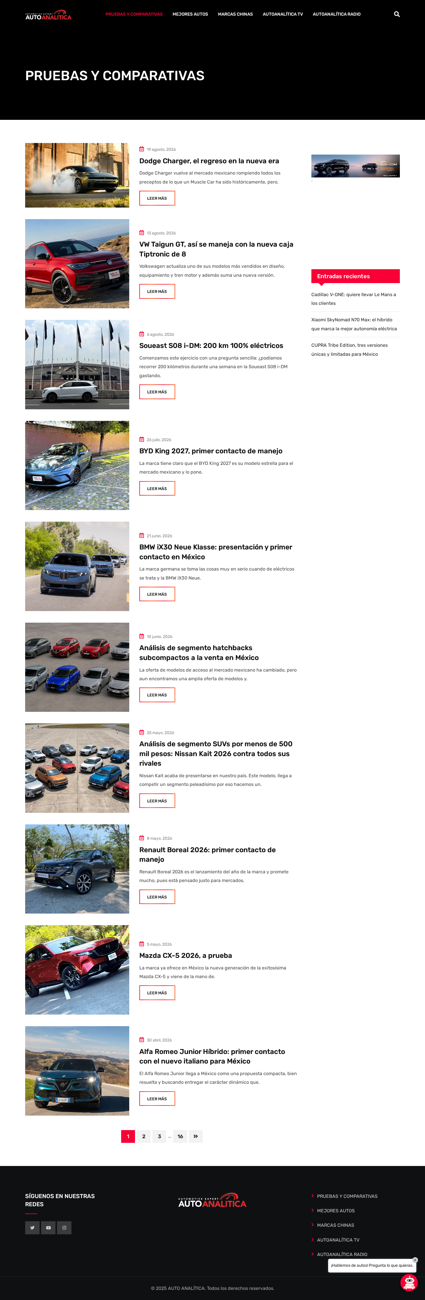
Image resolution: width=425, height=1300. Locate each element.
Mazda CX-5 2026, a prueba (185, 955)
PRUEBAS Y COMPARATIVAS (134, 14)
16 (180, 1136)
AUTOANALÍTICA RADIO (337, 14)
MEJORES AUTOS (190, 14)
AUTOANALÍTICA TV (283, 14)
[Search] (397, 14)
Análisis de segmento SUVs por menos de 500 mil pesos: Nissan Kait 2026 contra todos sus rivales (216, 753)
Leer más (157, 198)
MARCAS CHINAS (235, 14)
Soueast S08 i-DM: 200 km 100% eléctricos (211, 346)
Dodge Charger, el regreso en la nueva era (209, 161)
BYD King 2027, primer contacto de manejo (210, 451)
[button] (409, 1282)
